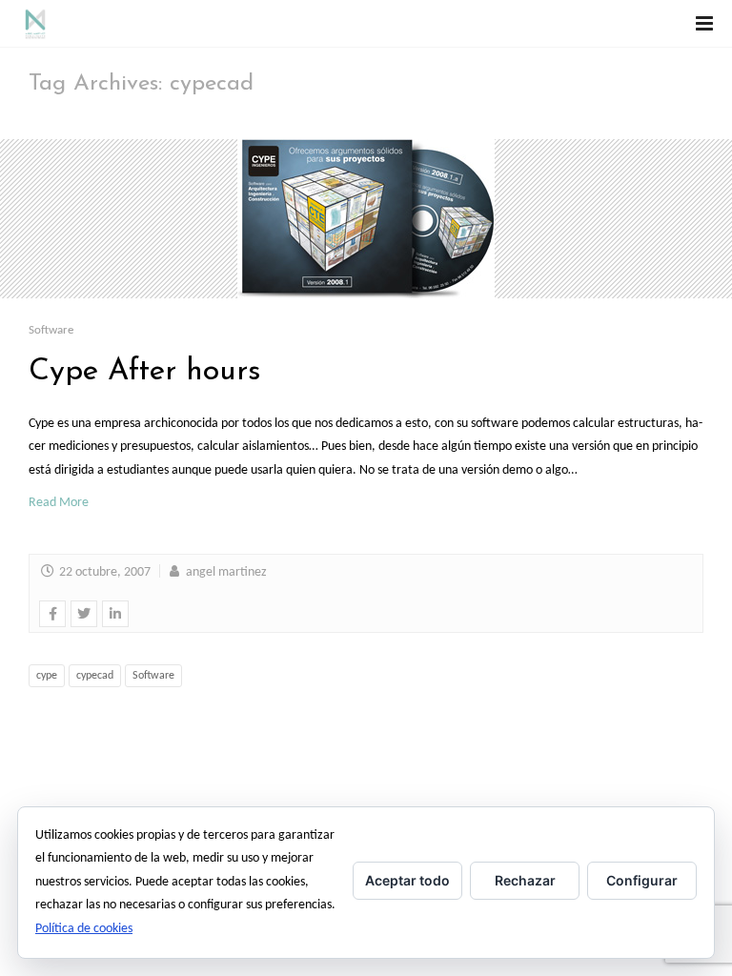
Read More (59, 503)
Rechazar (525, 880)
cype (46, 675)
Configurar (642, 880)
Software (51, 330)
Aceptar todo (407, 880)
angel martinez (225, 572)
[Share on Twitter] (84, 613)
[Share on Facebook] (52, 613)
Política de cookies (83, 929)
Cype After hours (145, 371)
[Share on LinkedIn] (115, 613)
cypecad (94, 675)
